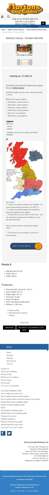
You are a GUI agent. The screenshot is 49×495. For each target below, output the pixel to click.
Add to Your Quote (22, 246)
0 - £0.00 (32, 26)
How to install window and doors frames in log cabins (20, 399)
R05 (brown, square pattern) (18, 110)
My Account (5, 383)
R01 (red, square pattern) (17, 99)
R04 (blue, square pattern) (17, 107)
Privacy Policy (6, 380)
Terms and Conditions (9, 372)
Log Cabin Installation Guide (11, 391)
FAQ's (3, 408)
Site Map (13, 491)
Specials (9, 358)
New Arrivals (11, 361)
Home (3, 30)
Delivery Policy (6, 374)
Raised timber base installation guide (14, 402)
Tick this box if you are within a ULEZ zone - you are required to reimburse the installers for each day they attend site (24, 217)
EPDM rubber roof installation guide (14, 413)
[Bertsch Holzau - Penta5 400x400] (25, 65)
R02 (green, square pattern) (18, 102)
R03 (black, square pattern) (18, 105)
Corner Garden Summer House (36, 30)
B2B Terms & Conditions (10, 377)
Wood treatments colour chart (12, 425)
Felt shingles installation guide (12, 410)
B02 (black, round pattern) (17, 116)
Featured (9, 355)
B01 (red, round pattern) (17, 113)
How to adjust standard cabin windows (15, 396)
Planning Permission (8, 416)
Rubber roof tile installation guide (13, 405)
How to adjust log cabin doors (12, 393)
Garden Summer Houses (16, 30)
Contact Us (5, 369)
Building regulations (8, 419)
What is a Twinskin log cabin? (12, 422)
